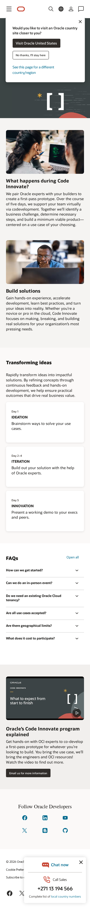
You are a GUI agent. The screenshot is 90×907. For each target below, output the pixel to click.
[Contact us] (81, 9)
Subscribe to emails (19, 877)
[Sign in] (71, 9)
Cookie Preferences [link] (19, 869)
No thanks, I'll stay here (31, 55)
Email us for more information (28, 773)
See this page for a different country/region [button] (33, 70)
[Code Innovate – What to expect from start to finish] (45, 698)
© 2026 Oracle (16, 861)
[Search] (51, 9)
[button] (9, 9)
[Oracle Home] (21, 9)
